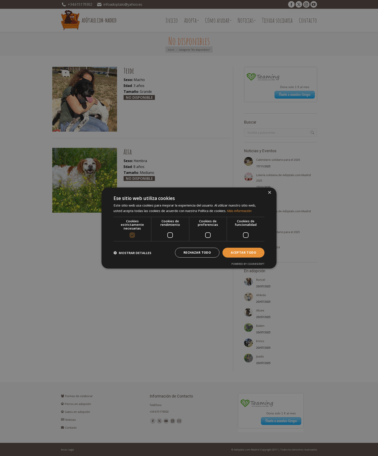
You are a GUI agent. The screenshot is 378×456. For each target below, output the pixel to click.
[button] (132, 253)
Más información (239, 211)
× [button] (269, 192)
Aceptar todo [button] (243, 252)
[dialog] (189, 228)
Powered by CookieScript (247, 263)
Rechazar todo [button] (197, 252)
